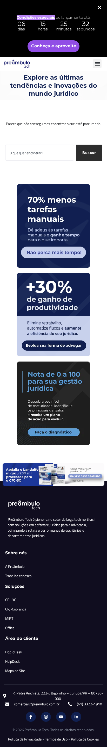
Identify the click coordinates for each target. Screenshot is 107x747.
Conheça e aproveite (53, 45)
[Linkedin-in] (76, 717)
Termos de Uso (56, 739)
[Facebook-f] (31, 717)
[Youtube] (61, 717)
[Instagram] (46, 717)
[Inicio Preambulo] (22, 63)
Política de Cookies (85, 739)
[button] (97, 63)
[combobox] (39, 153)
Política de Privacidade (25, 739)
